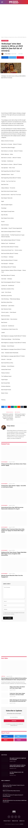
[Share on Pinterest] (20, 57)
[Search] (26, 2)
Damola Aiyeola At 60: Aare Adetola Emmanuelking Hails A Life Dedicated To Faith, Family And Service (13, 678)
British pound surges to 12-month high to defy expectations (20, 415)
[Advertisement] (14, 20)
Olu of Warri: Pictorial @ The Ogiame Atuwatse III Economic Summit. (13, 795)
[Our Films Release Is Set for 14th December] (4, 773)
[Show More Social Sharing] (25, 57)
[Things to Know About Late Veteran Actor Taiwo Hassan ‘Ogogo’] (14, 453)
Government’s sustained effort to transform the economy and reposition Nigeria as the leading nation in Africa (7, 416)
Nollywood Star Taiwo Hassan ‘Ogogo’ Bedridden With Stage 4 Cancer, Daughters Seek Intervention (13, 554)
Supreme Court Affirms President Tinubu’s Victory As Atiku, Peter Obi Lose (13, 786)
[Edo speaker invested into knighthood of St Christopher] (4, 759)
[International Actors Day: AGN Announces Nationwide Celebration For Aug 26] (14, 497)
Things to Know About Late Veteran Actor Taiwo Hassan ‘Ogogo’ (13, 464)
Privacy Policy (7, 820)
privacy (12, 725)
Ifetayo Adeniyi (7, 53)
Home (2, 37)
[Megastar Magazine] (14, 2)
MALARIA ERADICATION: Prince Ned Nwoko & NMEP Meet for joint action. (15, 801)
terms (20, 724)
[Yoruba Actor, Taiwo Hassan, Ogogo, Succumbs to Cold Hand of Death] (14, 475)
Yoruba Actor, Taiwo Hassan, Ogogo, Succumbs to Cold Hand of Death (13, 486)
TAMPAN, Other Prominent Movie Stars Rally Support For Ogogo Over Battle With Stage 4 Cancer (12, 530)
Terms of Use (15, 820)
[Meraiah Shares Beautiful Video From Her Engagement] (14, 565)
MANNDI (21, 824)
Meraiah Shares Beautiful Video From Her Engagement (12, 576)
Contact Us (21, 820)
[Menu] (2, 2)
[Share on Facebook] (5, 57)
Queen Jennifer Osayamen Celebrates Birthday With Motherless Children (17, 765)
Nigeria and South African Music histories (11, 790)
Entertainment (5, 40)
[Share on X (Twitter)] (12, 57)
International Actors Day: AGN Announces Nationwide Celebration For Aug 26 (12, 508)
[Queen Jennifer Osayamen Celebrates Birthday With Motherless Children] (4, 766)
